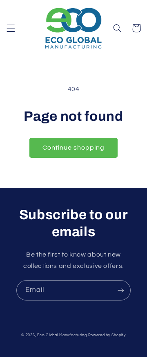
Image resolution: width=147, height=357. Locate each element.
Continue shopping (73, 147)
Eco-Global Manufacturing (62, 335)
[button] (10, 28)
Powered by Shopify (107, 335)
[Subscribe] (120, 290)
